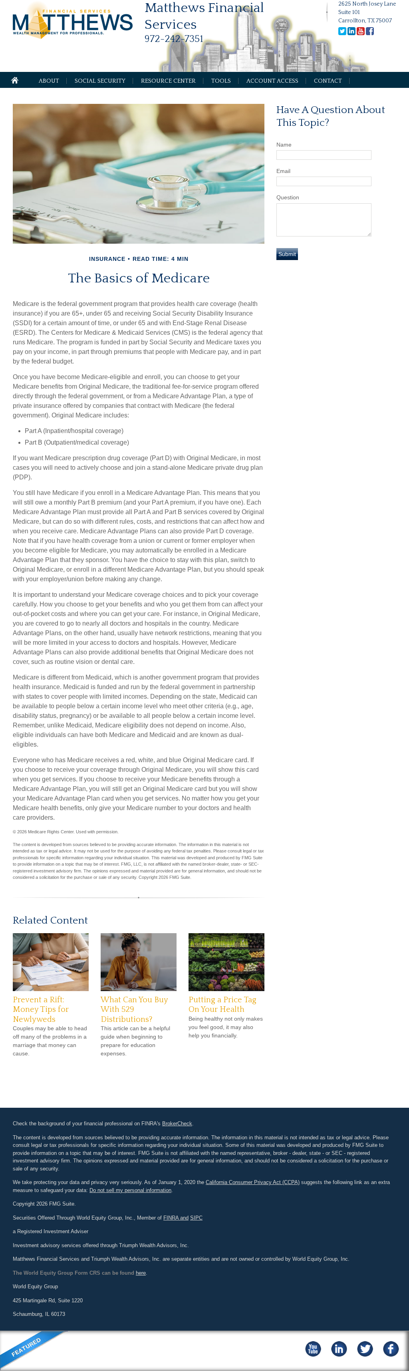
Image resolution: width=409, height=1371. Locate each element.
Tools (221, 80)
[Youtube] (361, 33)
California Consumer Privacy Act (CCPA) (253, 1182)
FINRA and (176, 1218)
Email (283, 171)
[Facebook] (370, 33)
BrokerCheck (177, 1124)
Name (284, 144)
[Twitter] (342, 33)
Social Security (100, 80)
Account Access (272, 80)
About (49, 80)
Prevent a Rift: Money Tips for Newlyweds (41, 1009)
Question (287, 197)
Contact (328, 80)
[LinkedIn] (351, 33)
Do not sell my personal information (130, 1190)
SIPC (196, 1218)
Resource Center (168, 80)
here (141, 1273)
